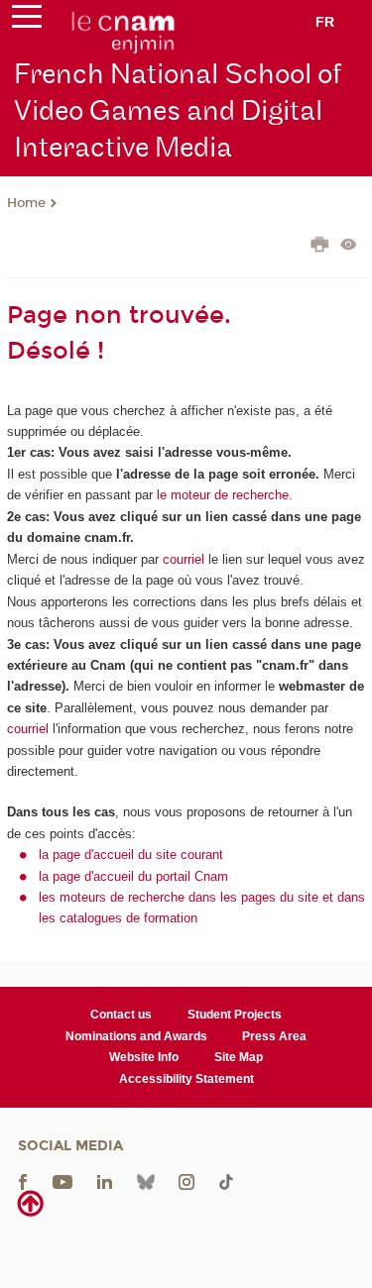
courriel (183, 559)
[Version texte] (348, 246)
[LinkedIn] (104, 1181)
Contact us (121, 1014)
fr (324, 22)
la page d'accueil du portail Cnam (133, 876)
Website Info (144, 1057)
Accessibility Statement (186, 1079)
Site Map (238, 1057)
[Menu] (27, 21)
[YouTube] (62, 1181)
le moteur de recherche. (223, 494)
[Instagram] (186, 1181)
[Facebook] (23, 1181)
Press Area (274, 1036)
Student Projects (234, 1014)
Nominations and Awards (136, 1036)
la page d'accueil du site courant (131, 854)
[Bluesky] (146, 1181)
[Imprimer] (319, 247)
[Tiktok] (226, 1181)
